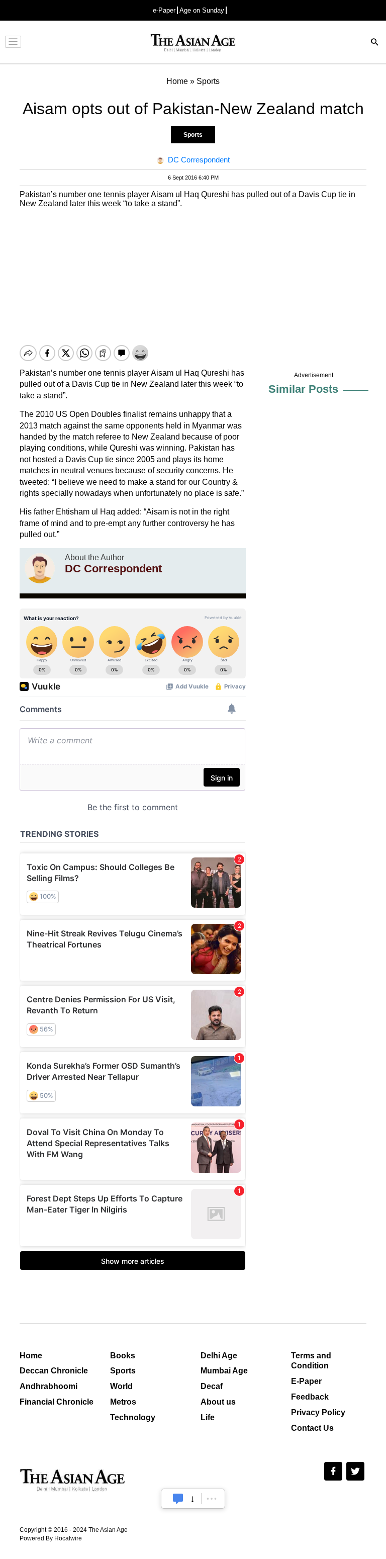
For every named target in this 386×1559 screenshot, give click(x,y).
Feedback (310, 1397)
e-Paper (164, 10)
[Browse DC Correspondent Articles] (40, 568)
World (121, 1386)
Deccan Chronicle (54, 1370)
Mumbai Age (224, 1370)
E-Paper (306, 1381)
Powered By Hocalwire (51, 1538)
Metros (123, 1402)
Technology (132, 1417)
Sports (193, 134)
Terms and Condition (311, 1360)
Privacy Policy (318, 1412)
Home (31, 1355)
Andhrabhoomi (48, 1386)
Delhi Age (219, 1355)
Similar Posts (303, 389)
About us (218, 1402)
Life (208, 1417)
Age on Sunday (201, 10)
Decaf (212, 1386)
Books (122, 1355)
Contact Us (312, 1428)
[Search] (375, 43)
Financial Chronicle (56, 1402)
